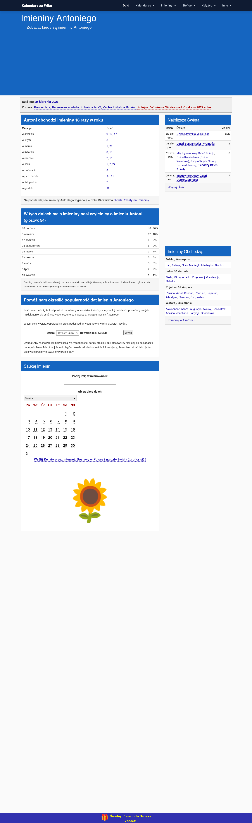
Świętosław (198, 297)
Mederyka (207, 265)
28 (110, 146)
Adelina (170, 313)
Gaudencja (212, 277)
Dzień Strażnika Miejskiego (193, 134)
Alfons (185, 309)
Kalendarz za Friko (37, 6)
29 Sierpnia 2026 (46, 101)
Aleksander (172, 309)
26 (43, 445)
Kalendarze (144, 5)
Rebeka (170, 281)
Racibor (219, 265)
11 (35, 428)
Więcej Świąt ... (178, 187)
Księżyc (207, 5)
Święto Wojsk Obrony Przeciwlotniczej (197, 163)
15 (65, 428)
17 (115, 134)
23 (73, 437)
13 (110, 158)
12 (110, 134)
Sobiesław (219, 309)
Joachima (182, 313)
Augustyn (195, 309)
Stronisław (207, 313)
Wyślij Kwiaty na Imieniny (131, 200)
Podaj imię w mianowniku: (90, 376)
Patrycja (194, 313)
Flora (185, 265)
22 (65, 437)
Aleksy (207, 309)
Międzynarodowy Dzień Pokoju (195, 153)
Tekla (169, 277)
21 (58, 437)
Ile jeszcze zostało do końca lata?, (77, 107)
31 (112, 176)
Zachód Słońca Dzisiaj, (120, 107)
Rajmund (211, 293)
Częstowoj (198, 277)
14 (58, 428)
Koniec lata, (43, 107)
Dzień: (51, 333)
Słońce (187, 5)
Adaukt (186, 277)
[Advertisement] (126, 59)
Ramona (184, 297)
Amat (179, 293)
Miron (177, 277)
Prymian (200, 293)
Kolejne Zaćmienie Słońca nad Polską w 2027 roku (174, 107)
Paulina (170, 293)
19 (43, 437)
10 (110, 152)
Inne (225, 5)
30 (73, 445)
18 (35, 437)
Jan (168, 265)
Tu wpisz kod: (88, 333)
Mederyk (194, 265)
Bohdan (188, 293)
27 (50, 445)
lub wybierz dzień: (90, 391)
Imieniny (167, 5)
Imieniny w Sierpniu (181, 320)
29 (65, 445)
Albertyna (171, 297)
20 (50, 437)
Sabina (176, 265)
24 (113, 164)
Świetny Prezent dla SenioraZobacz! (130, 818)
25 (35, 445)
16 (73, 428)
